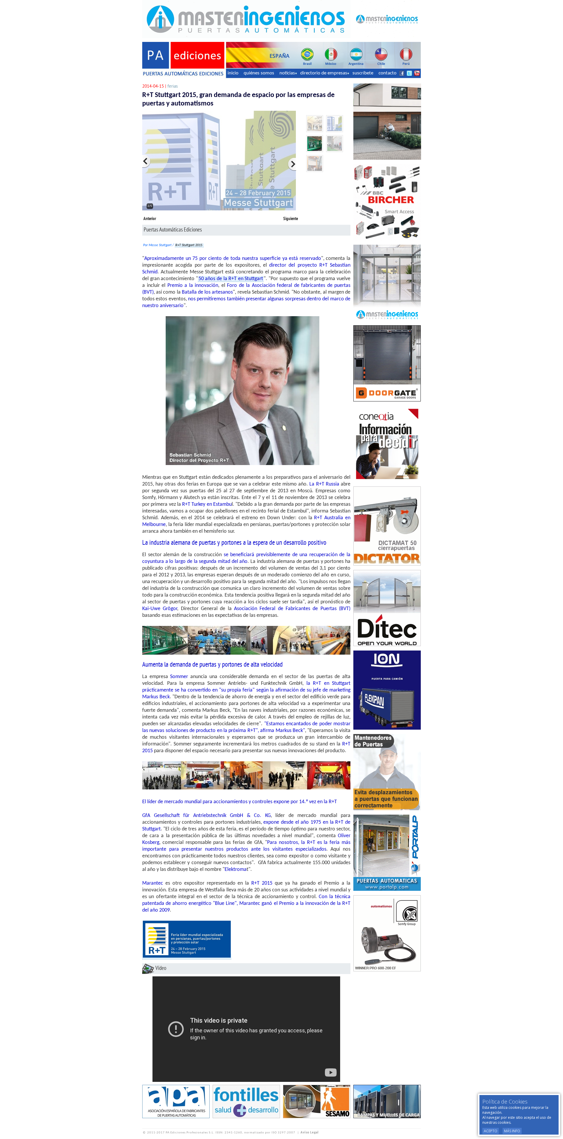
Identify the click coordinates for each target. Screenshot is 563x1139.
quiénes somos (259, 73)
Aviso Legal (310, 1132)
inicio (233, 73)
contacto (387, 73)
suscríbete (362, 73)
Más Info (512, 1130)
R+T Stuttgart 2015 (189, 245)
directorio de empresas (323, 73)
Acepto (490, 1130)
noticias (287, 73)
